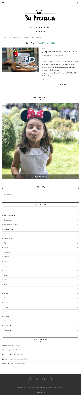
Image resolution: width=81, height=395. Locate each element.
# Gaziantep (6, 345)
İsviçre (41, 261)
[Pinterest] (41, 32)
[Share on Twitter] (60, 84)
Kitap (41, 270)
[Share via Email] (65, 84)
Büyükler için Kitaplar (41, 225)
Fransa (41, 243)
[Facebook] (36, 32)
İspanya (41, 257)
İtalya (41, 266)
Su (41, 298)
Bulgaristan (41, 220)
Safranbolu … (6, 364)
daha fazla (45, 79)
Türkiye (41, 307)
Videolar (41, 321)
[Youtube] (44, 32)
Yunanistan (41, 325)
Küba (41, 275)
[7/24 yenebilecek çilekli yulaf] (20, 60)
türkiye (41, 312)
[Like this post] (55, 84)
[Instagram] (39, 32)
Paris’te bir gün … (8, 354)
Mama (41, 284)
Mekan (41, 289)
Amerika (41, 211)
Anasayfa (5, 37)
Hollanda (41, 252)
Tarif (43, 48)
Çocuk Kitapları (41, 229)
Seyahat (41, 293)
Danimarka (41, 234)
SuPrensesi (47, 55)
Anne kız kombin (41, 215)
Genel (41, 247)
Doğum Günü (41, 238)
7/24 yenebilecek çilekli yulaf (59, 52)
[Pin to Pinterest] (62, 84)
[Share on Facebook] (58, 84)
